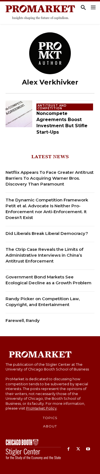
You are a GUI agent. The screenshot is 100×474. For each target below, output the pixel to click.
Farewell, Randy (23, 320)
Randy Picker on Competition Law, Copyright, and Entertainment (43, 301)
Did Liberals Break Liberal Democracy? (47, 233)
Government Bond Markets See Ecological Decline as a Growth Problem (48, 279)
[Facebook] (68, 449)
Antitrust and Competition (52, 107)
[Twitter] (78, 449)
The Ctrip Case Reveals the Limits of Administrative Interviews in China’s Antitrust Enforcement (44, 255)
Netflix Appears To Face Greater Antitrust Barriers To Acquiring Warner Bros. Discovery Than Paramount (50, 178)
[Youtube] (87, 449)
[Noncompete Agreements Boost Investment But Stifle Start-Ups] (19, 113)
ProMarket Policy (41, 408)
